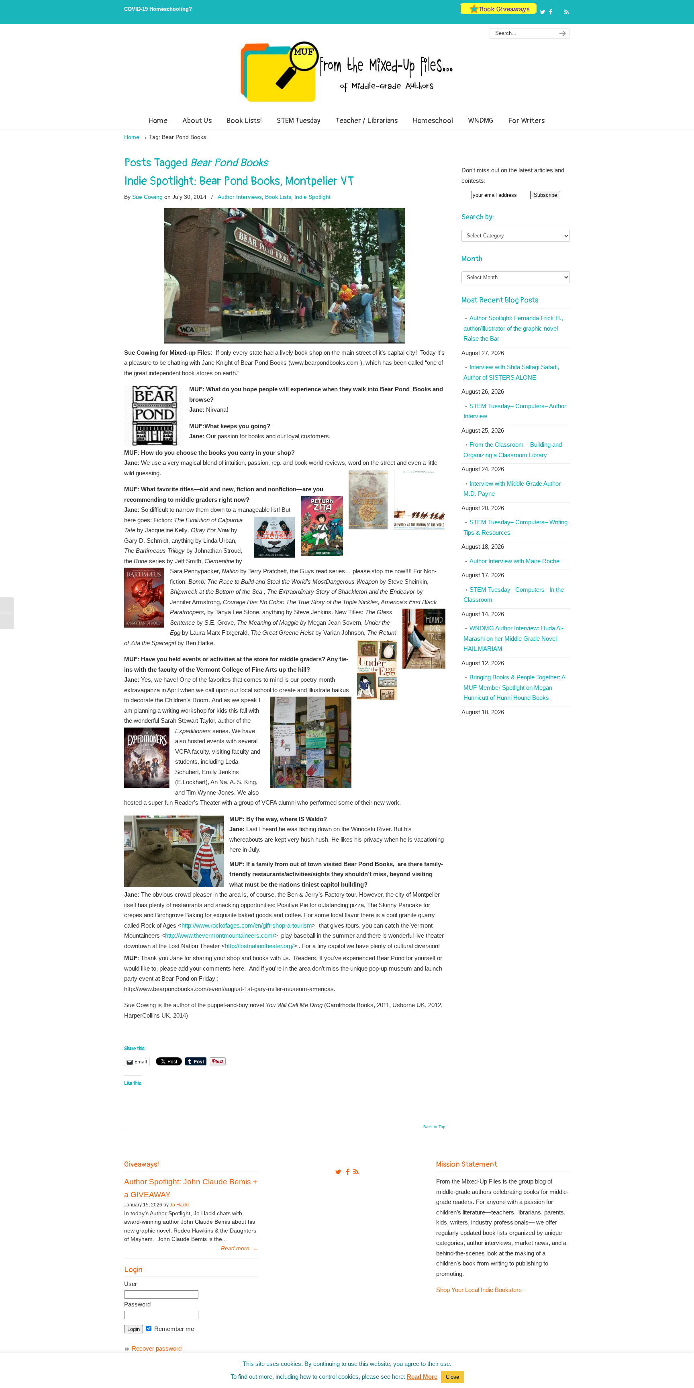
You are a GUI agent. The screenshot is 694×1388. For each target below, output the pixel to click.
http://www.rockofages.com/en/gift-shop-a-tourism (247, 925)
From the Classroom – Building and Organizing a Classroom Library (512, 449)
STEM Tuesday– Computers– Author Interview (514, 411)
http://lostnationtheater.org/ (259, 945)
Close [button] (452, 1377)
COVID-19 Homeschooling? (158, 9)
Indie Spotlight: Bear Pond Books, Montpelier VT (239, 181)
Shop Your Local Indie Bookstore (479, 1289)
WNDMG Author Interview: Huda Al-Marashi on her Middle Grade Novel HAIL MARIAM (513, 638)
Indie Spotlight (312, 197)
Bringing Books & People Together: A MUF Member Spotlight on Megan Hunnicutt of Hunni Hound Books (514, 687)
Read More (422, 1376)
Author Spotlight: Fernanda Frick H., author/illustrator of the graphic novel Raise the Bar (513, 328)
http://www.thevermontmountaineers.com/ (219, 935)
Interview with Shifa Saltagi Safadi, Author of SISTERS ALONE (511, 372)
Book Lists (278, 197)
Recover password (157, 1348)
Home (131, 137)
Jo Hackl (179, 1205)
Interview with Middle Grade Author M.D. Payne (512, 488)
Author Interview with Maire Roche (514, 561)
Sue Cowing (147, 197)
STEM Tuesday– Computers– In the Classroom (513, 594)
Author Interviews (240, 197)
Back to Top (434, 1127)
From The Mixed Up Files (347, 71)
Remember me (173, 1328)
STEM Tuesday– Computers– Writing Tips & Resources (515, 527)
